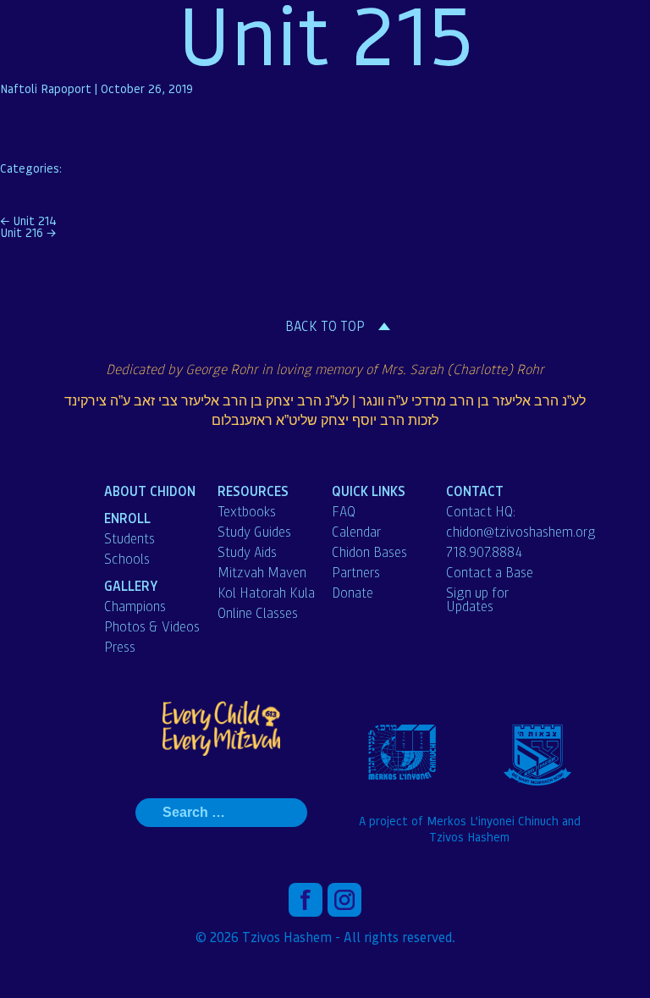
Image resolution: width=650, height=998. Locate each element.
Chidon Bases (369, 551)
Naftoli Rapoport (45, 88)
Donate (352, 592)
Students (129, 538)
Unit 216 (28, 232)
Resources (253, 490)
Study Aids (247, 551)
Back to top (325, 326)
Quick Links (368, 490)
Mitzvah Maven (262, 572)
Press (119, 646)
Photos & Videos (152, 626)
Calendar (356, 531)
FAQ (343, 511)
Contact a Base (489, 572)
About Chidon (150, 490)
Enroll (127, 518)
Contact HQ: (480, 511)
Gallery (131, 585)
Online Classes (258, 612)
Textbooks (247, 511)
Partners (356, 572)
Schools (127, 558)
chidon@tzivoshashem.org (521, 531)
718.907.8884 (484, 551)
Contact (475, 490)
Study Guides (254, 531)
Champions (135, 606)
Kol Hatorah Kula (266, 592)
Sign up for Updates (477, 599)
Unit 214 (28, 220)
